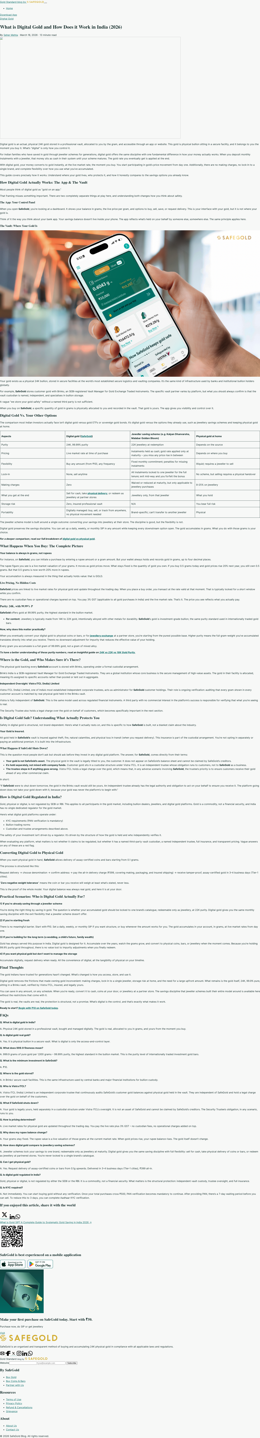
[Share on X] (5, 1218)
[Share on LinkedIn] (12, 1218)
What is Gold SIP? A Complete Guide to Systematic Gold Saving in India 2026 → (46, 1222)
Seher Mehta (11, 34)
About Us (11, 1425)
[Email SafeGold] (3, 1354)
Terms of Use (13, 1399)
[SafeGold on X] (14, 1354)
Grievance (11, 1411)
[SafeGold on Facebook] (8, 1354)
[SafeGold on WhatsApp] (30, 1354)
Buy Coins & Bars (15, 1381)
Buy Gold (11, 1377)
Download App (8, 14)
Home (9, 8)
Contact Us (12, 1429)
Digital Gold (7, 18)
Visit (2, 1332)
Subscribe (71, 1363)
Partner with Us (15, 1385)
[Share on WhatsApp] (17, 1218)
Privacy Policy (14, 1403)
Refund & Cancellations (19, 1407)
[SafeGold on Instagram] (19, 1354)
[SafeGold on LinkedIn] (25, 1354)
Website (4, 1362)
